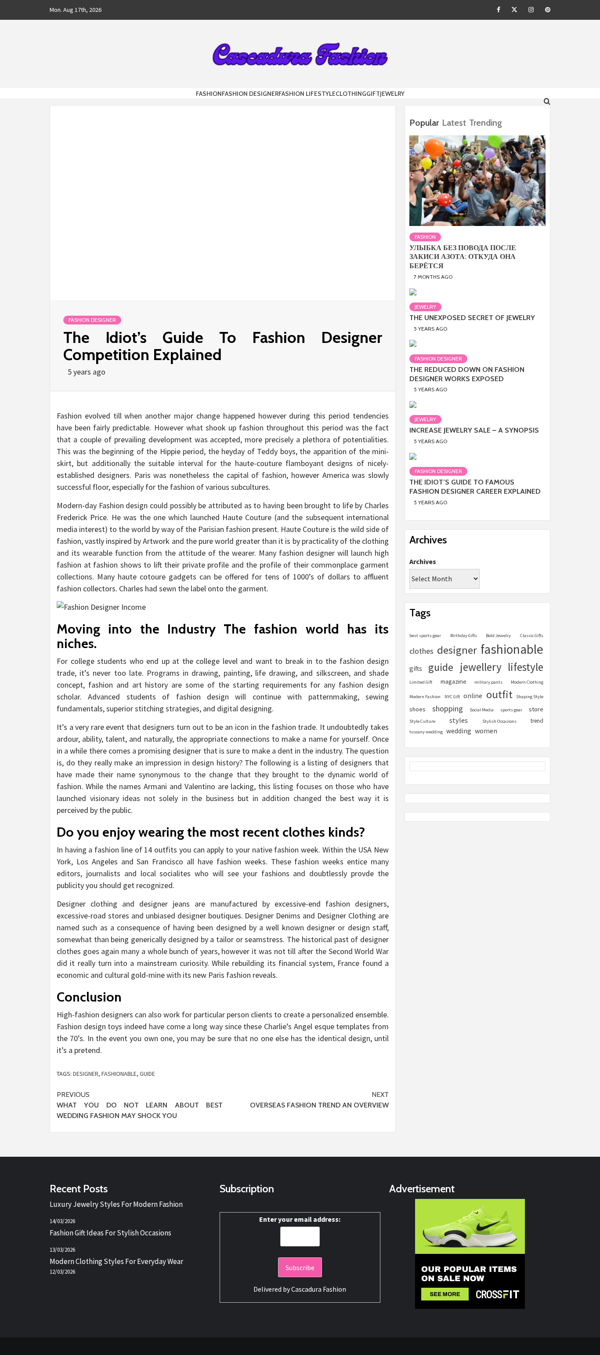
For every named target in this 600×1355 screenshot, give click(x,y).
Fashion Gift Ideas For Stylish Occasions (110, 1233)
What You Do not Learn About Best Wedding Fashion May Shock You (140, 1105)
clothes (421, 651)
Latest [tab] (454, 122)
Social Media (482, 710)
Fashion (209, 94)
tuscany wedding (426, 732)
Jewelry (392, 94)
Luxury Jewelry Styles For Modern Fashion (116, 1204)
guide (147, 1074)
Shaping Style (529, 696)
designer (85, 1074)
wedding (458, 731)
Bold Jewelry (498, 635)
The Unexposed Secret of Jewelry (472, 317)
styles (458, 720)
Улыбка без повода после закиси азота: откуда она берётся (462, 256)
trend (537, 721)
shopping (447, 708)
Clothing (351, 94)
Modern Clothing (527, 682)
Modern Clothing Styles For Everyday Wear (116, 1261)
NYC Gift (452, 696)
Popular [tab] (424, 122)
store (536, 709)
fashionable (119, 1074)
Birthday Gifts (463, 635)
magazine (453, 681)
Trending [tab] (485, 122)
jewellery (481, 667)
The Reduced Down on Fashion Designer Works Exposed (466, 373)
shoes (417, 709)
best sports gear (425, 635)
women (486, 730)
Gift (373, 94)
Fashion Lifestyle (307, 94)
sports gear (511, 710)
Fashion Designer (250, 94)
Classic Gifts (531, 635)
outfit (499, 694)
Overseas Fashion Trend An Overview (319, 1099)
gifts (415, 668)
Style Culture (422, 721)
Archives (422, 561)
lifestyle (525, 667)
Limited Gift (420, 682)
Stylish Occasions (499, 721)
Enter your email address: (299, 1219)
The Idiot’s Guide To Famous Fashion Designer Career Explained (475, 486)
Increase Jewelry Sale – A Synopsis (474, 430)
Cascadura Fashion (318, 1289)
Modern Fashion (425, 696)
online (472, 696)
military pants (488, 682)
